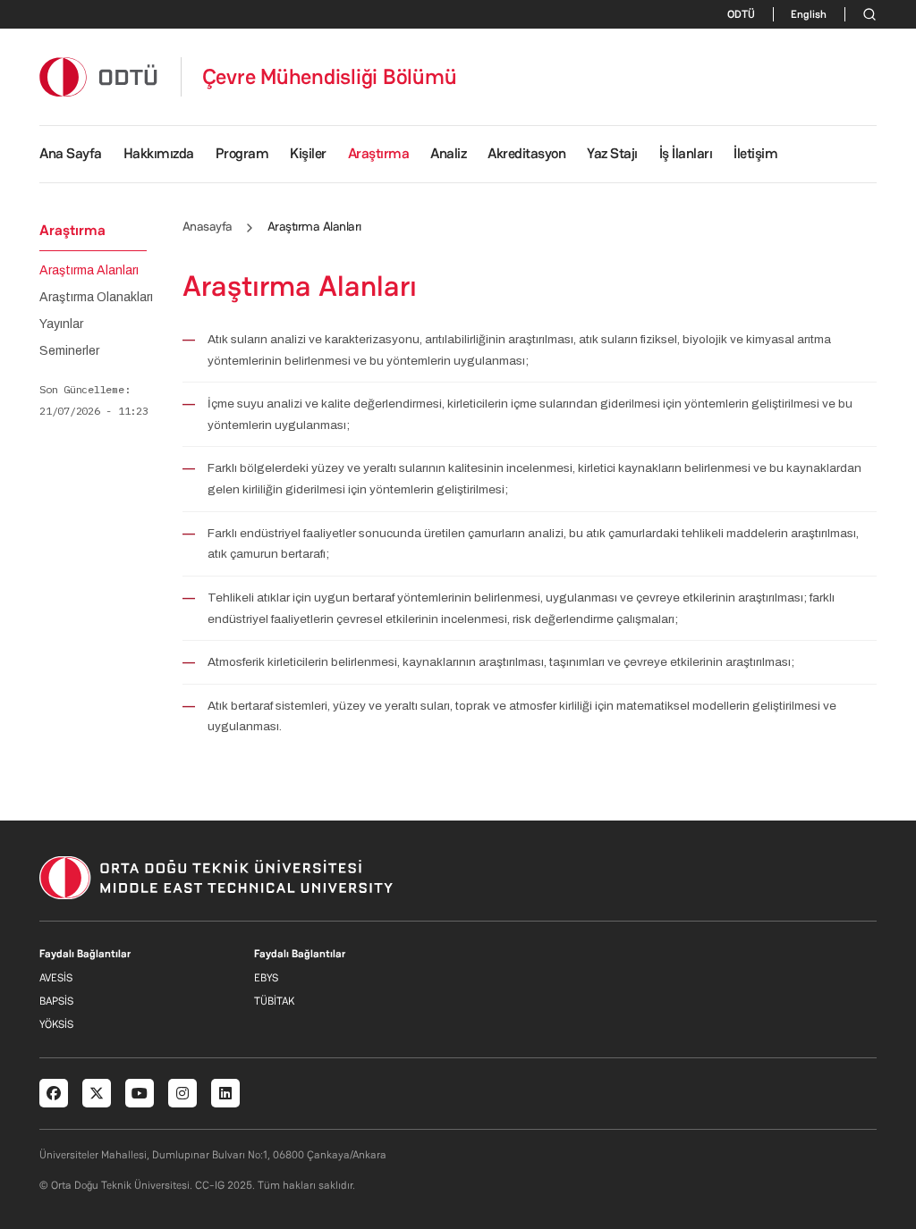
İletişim (755, 153)
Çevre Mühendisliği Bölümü (329, 77)
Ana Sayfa (70, 153)
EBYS (266, 978)
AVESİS (55, 978)
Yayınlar (61, 324)
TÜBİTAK (274, 1001)
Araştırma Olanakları (96, 297)
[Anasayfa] (99, 76)
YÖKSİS (56, 1024)
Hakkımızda (158, 153)
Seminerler (69, 351)
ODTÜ (741, 14)
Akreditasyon (526, 153)
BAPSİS (56, 1001)
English (809, 14)
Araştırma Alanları (89, 271)
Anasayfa (207, 226)
